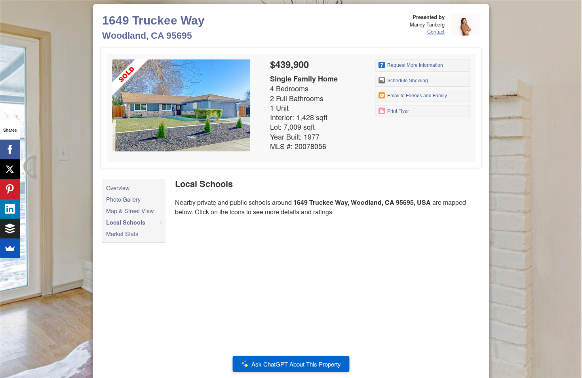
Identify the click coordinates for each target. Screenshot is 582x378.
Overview (117, 187)
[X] (10, 169)
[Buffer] (10, 228)
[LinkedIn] (10, 209)
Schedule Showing (407, 80)
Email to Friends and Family (416, 95)
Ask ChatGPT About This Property (296, 364)
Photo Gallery (123, 199)
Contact (436, 31)
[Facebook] (10, 149)
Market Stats (122, 233)
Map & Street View (130, 210)
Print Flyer (397, 111)
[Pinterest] (10, 189)
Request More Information (414, 65)
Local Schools (125, 222)
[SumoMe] (10, 248)
